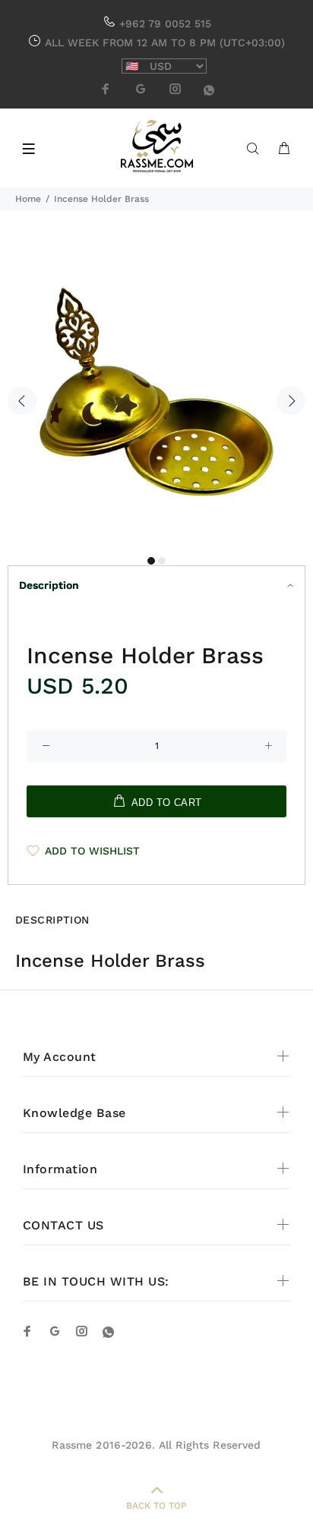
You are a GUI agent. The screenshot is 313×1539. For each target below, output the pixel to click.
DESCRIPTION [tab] (52, 920)
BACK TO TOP (156, 1505)
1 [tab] (151, 561)
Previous (22, 400)
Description (49, 585)
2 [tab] (162, 561)
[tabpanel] (156, 391)
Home (28, 199)
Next (291, 400)
